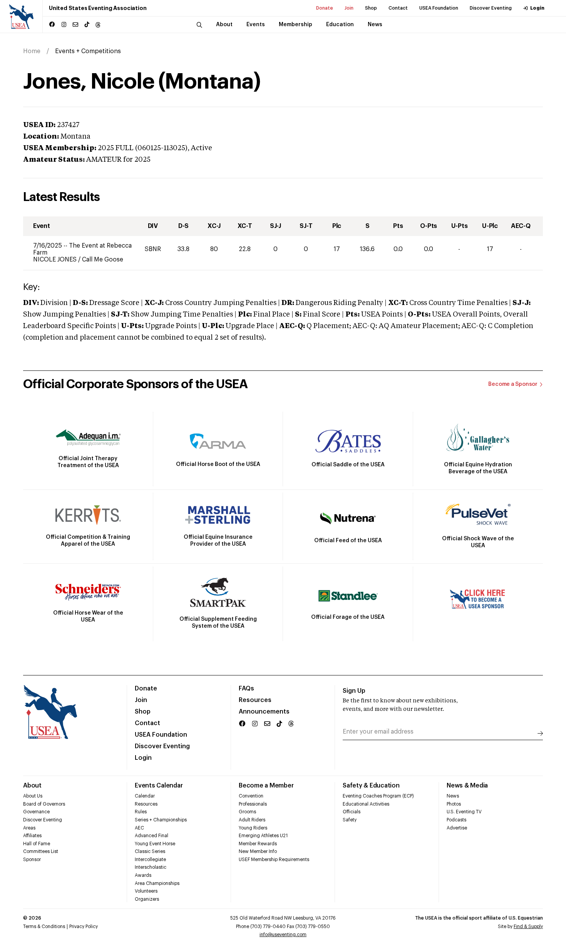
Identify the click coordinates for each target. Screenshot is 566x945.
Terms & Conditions (44, 926)
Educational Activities (366, 804)
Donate (324, 8)
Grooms (247, 811)
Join (349, 8)
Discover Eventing (491, 8)
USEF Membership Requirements (274, 859)
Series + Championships (161, 820)
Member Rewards (258, 843)
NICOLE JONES (55, 259)
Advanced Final (151, 835)
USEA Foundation (438, 8)
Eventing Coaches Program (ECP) (378, 796)
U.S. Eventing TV (464, 811)
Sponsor (32, 859)
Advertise (457, 828)
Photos (454, 804)
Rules (141, 811)
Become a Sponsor (513, 384)
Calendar (145, 796)
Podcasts (456, 820)
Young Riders (253, 828)
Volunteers (146, 891)
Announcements (264, 712)
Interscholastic (150, 867)
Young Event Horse (155, 843)
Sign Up (354, 691)
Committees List (40, 851)
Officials (351, 811)
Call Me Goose (102, 259)
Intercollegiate (150, 859)
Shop (371, 8)
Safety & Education (371, 785)
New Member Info (258, 851)
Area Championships (157, 883)
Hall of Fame (36, 843)
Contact (398, 8)
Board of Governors (44, 804)
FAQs (246, 688)
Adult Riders (252, 820)
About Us (32, 796)
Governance (36, 811)
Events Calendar (159, 785)
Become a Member (266, 785)
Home (31, 51)
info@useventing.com (283, 934)
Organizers (147, 899)
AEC (139, 828)
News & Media (467, 785)
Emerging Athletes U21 (263, 835)
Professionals (253, 804)
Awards (143, 875)
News (453, 796)
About (32, 785)
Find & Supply (528, 926)
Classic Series (150, 851)
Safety (350, 820)
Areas (29, 828)
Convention (251, 796)
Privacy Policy (83, 926)
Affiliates (32, 835)
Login (537, 8)
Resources (255, 700)
